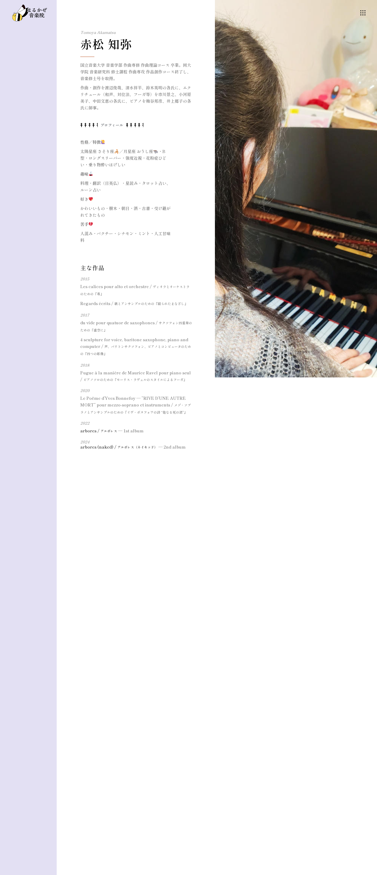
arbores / (98, 430)
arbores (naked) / (118, 447)
